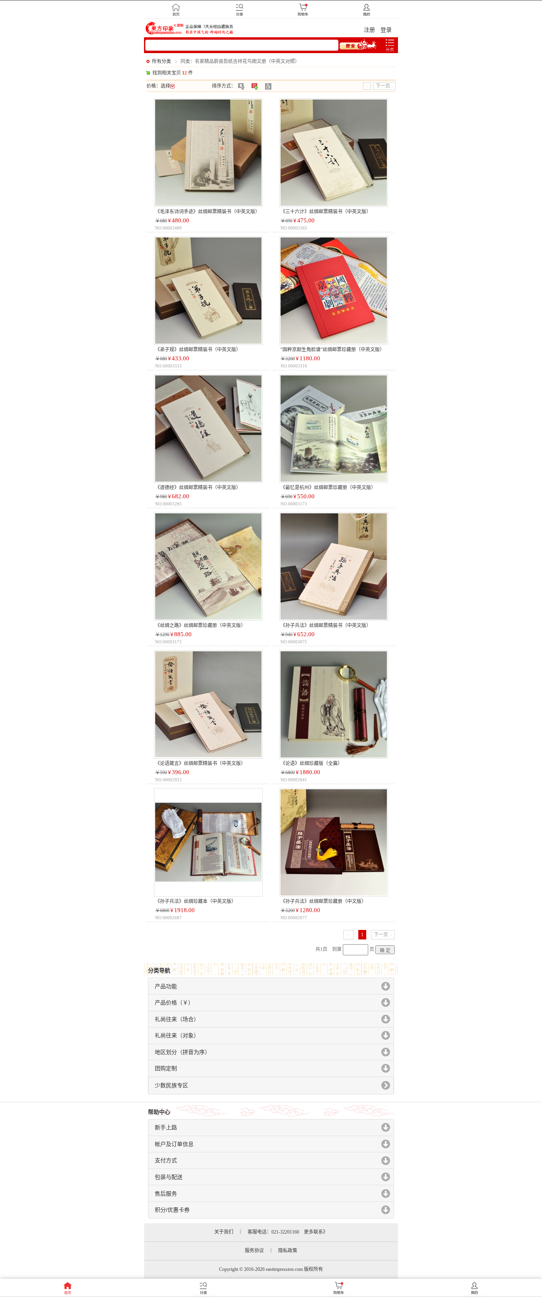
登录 (386, 30)
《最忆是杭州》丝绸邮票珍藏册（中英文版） (328, 487)
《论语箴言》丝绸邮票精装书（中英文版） (200, 763)
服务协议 (254, 1250)
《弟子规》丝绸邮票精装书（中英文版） (198, 349)
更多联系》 (316, 1232)
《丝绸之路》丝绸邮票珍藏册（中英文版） (200, 625)
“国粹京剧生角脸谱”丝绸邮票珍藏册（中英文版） (332, 349)
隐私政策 (287, 1250)
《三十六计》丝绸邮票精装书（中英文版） (326, 211)
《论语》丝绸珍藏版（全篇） (311, 763)
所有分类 (161, 61)
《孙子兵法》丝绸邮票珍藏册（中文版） (323, 901)
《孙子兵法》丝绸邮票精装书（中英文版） (326, 625)
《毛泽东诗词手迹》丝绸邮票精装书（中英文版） (207, 211)
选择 (165, 86)
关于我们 (223, 1232)
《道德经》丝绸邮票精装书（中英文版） (198, 487)
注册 (369, 30)
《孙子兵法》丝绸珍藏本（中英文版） (195, 901)
